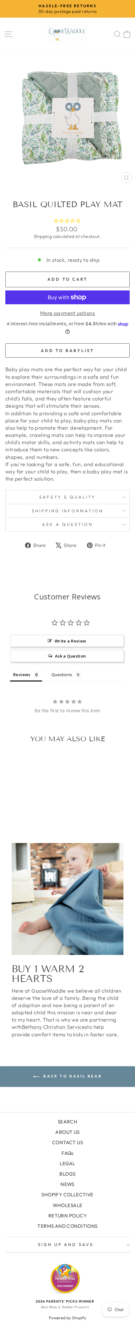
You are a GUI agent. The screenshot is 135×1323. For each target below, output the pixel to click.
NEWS (67, 1184)
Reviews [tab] (21, 674)
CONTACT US (67, 1142)
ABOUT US (67, 1132)
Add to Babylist (67, 350)
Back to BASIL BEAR (72, 1076)
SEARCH (67, 1122)
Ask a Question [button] (70, 656)
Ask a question (67, 524)
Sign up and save (66, 1244)
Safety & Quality (67, 496)
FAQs (67, 1153)
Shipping (43, 236)
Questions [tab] (62, 674)
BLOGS (67, 1174)
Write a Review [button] (70, 641)
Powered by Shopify (67, 1317)
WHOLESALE (68, 1205)
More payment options (67, 313)
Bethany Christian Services (54, 1026)
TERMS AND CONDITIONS (67, 1226)
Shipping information (68, 510)
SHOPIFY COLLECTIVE (67, 1195)
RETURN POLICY (67, 1216)
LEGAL (67, 1163)
